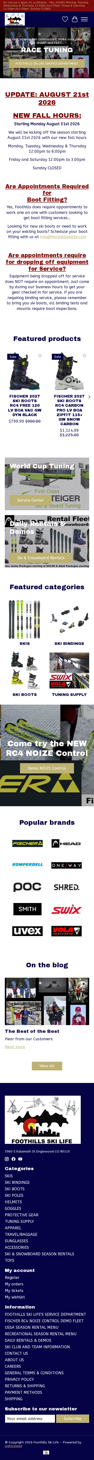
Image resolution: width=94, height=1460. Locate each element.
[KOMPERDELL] (27, 865)
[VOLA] (66, 931)
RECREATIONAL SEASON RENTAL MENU (40, 1334)
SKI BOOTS (25, 695)
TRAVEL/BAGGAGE (21, 1234)
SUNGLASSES (16, 1241)
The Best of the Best (32, 1031)
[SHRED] (66, 887)
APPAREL (13, 1228)
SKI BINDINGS (69, 644)
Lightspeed (13, 1446)
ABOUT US (14, 1360)
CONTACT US (16, 1353)
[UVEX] (27, 931)
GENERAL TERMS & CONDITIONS (34, 1373)
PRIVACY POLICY (19, 1379)
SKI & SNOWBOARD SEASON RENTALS (39, 1254)
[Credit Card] (46, 1453)
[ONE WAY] (66, 865)
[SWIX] (66, 909)
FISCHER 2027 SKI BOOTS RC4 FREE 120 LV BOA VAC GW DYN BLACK (24, 405)
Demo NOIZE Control (47, 768)
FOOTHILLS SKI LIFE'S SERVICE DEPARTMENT (45, 1314)
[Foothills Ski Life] (15, 19)
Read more (15, 1047)
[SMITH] (27, 909)
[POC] (27, 887)
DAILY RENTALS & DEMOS (28, 1340)
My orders (14, 1284)
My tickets (14, 1290)
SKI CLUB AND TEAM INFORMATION (37, 1347)
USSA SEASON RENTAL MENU (31, 1327)
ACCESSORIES (17, 1247)
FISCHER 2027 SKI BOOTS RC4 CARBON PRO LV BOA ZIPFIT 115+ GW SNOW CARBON (69, 410)
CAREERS (13, 1366)
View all (47, 1066)
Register (12, 1277)
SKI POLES (14, 1195)
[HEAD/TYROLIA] (66, 843)
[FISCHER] (27, 843)
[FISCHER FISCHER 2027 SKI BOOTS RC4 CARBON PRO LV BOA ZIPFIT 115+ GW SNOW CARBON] (69, 371)
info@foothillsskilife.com (63, 237)
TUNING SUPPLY (69, 695)
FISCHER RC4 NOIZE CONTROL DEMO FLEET (44, 1321)
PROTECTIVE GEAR (21, 1215)
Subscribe (72, 1418)
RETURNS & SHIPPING (25, 1386)
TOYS (9, 1260)
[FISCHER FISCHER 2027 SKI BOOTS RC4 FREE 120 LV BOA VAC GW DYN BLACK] (25, 371)
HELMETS (13, 1202)
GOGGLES (13, 1208)
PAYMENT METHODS (23, 1392)
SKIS (25, 644)
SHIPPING (13, 1399)
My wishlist (15, 1297)
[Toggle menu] (84, 19)
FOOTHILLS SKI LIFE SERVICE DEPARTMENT (47, 63)
